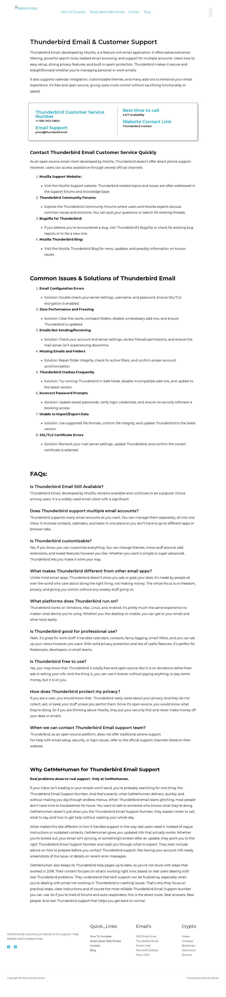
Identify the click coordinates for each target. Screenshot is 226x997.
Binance (187, 954)
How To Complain (73, 12)
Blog (147, 12)
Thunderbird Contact (137, 126)
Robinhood (188, 950)
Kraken (186, 936)
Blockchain (188, 945)
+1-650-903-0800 (47, 120)
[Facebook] (8, 947)
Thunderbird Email (147, 941)
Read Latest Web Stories (107, 12)
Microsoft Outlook (147, 950)
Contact (134, 12)
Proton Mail (143, 945)
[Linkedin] (15, 947)
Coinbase (187, 941)
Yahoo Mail (142, 954)
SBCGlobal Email (146, 936)
